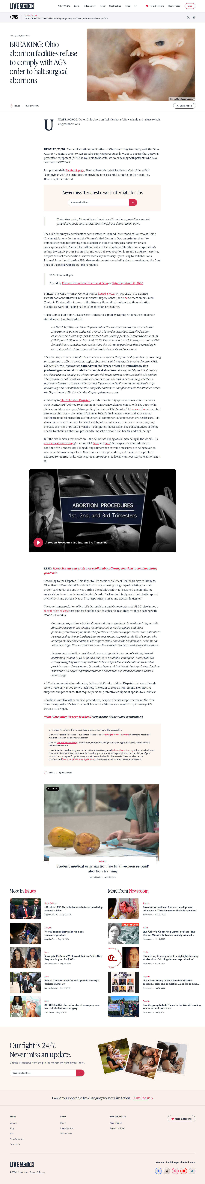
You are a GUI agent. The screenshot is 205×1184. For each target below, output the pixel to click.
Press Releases (16, 1139)
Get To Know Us (118, 1116)
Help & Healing (157, 6)
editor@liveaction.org (67, 742)
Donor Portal (174, 6)
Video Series (89, 6)
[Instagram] (193, 17)
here (96, 443)
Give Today (142, 1098)
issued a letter (106, 293)
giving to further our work (117, 735)
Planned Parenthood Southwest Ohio (85, 283)
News (102, 6)
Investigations (67, 1128)
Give (190, 6)
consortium (139, 409)
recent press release (56, 611)
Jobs (12, 1133)
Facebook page (75, 170)
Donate (13, 1123)
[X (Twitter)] (188, 17)
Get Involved (115, 6)
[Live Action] (22, 6)
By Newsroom (32, 106)
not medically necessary (59, 443)
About (13, 1116)
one (125, 298)
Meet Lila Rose (117, 1128)
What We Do (64, 6)
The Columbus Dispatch (75, 400)
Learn (76, 6)
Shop (127, 6)
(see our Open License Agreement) (78, 759)
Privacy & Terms (37, 1172)
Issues (17, 106)
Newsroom (139, 891)
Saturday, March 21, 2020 (127, 283)
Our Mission (116, 1123)
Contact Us (15, 1144)
